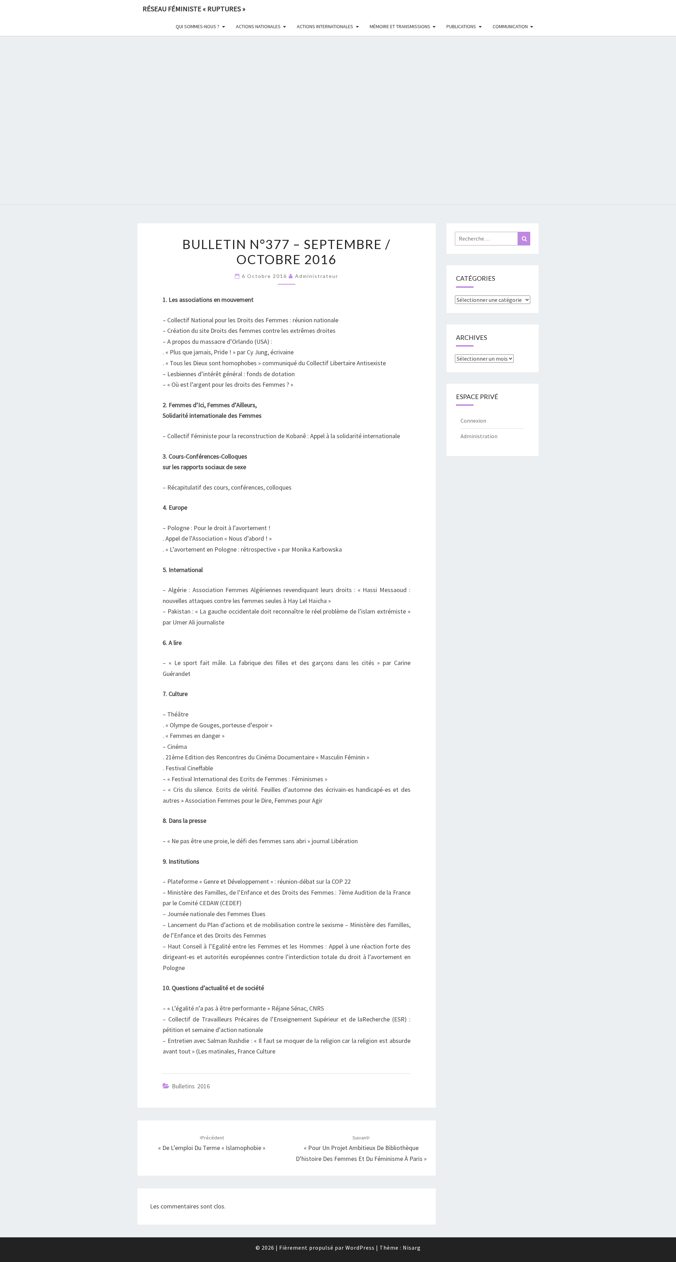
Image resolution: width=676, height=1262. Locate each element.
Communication (510, 26)
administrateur (316, 276)
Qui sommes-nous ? (197, 26)
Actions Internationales (325, 26)
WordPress (360, 1247)
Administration (479, 436)
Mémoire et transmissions (400, 26)
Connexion (473, 420)
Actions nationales (258, 26)
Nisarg (412, 1247)
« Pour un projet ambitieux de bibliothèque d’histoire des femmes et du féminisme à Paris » (361, 1148)
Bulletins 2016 (191, 1086)
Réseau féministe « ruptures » (194, 8)
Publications (461, 26)
